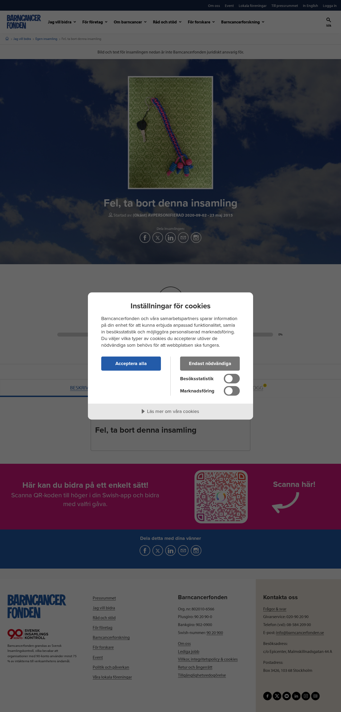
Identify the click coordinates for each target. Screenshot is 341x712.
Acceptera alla (131, 363)
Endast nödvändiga (210, 363)
